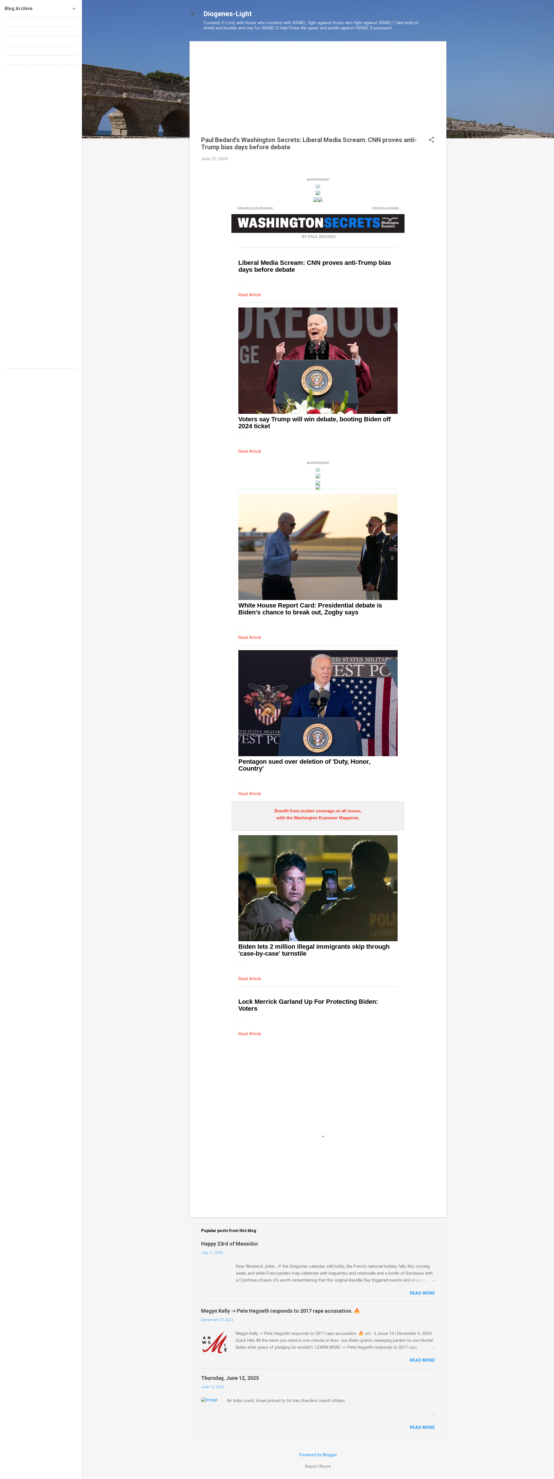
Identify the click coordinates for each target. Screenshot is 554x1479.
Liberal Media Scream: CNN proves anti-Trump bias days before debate (314, 266)
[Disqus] (41, 142)
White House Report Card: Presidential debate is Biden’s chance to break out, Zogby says (310, 609)
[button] (431, 140)
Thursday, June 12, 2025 (230, 1378)
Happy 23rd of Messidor (229, 1244)
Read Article (249, 294)
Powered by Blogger (318, 1454)
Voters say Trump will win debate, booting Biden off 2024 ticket (314, 423)
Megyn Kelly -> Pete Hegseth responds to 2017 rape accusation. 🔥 (280, 1311)
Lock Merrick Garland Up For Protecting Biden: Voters (308, 1005)
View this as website (385, 207)
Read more (422, 1293)
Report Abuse (318, 1466)
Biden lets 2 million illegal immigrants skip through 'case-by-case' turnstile (314, 950)
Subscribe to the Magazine (255, 207)
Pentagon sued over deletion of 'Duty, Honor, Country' (304, 765)
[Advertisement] (318, 93)
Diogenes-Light (227, 14)
